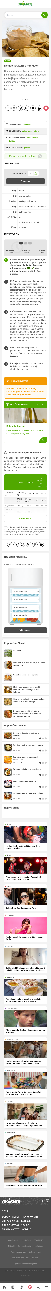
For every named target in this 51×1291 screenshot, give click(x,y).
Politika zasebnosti (18, 1252)
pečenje (27, 148)
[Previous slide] (38, 405)
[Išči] (44, 15)
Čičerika (35, 138)
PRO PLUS (38, 1240)
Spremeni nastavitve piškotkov (30, 1246)
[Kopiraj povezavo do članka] (33, 108)
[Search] (4, 1287)
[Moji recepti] (30, 1287)
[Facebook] (7, 108)
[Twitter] (14, 108)
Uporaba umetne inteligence (25, 1264)
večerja (36, 131)
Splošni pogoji (35, 1252)
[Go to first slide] (42, 405)
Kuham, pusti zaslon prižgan (22, 156)
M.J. (26, 99)
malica (24, 131)
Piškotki (11, 1246)
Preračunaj (25, 181)
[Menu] (47, 1287)
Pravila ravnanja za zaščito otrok (25, 1258)
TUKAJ (30, 268)
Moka (29, 138)
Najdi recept (24, 630)
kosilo (30, 131)
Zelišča (12, 141)
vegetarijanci (27, 124)
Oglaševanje (13, 1240)
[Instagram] (47, 1200)
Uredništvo (26, 1240)
